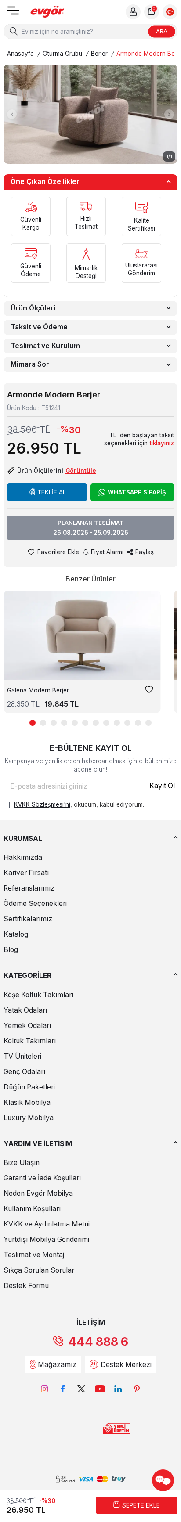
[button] (12, 114)
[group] (90, 114)
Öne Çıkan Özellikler (45, 181)
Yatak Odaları (25, 1010)
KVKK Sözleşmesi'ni (42, 804)
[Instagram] (44, 1389)
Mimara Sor (30, 364)
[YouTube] (100, 1389)
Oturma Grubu (62, 53)
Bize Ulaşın (22, 1162)
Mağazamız (57, 1364)
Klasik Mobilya (27, 1102)
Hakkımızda (23, 857)
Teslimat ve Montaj (34, 1255)
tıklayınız (161, 443)
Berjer (99, 53)
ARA (161, 31)
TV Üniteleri (22, 1056)
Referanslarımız (29, 888)
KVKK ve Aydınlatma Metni (47, 1224)
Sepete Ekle (141, 1505)
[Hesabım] (133, 11)
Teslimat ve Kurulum (45, 346)
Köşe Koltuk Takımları (38, 995)
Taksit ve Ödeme (39, 327)
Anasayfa (20, 53)
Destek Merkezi (126, 1364)
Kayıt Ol (162, 786)
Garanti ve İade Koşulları (42, 1178)
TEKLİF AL (51, 492)
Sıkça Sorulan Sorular (39, 1270)
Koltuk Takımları (30, 1041)
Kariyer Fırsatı (26, 873)
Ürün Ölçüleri (33, 308)
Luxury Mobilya (29, 1118)
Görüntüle (80, 470)
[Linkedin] (118, 1389)
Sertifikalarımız (28, 919)
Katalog (16, 934)
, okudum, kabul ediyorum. (79, 804)
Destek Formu (26, 1285)
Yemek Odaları (27, 1025)
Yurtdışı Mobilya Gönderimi (46, 1239)
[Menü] (13, 13)
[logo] (47, 12)
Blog (11, 949)
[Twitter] (81, 1389)
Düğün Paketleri (29, 1087)
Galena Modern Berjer (38, 690)
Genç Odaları (24, 1072)
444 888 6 (98, 1341)
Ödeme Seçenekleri (35, 903)
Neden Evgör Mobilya (38, 1193)
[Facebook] (63, 1389)
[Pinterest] (137, 1389)
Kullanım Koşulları (32, 1209)
